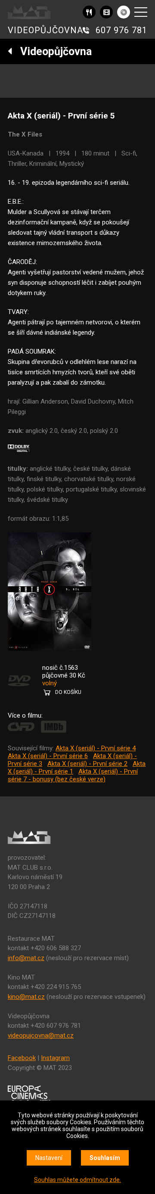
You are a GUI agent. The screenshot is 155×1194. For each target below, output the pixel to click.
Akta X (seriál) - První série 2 (87, 764)
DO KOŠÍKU (68, 692)
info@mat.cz (26, 958)
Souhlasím (105, 1157)
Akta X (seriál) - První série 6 (48, 756)
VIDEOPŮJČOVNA (45, 30)
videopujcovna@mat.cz (41, 1035)
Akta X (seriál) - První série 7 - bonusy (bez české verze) (73, 775)
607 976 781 (121, 30)
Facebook (22, 1058)
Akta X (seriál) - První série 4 (96, 748)
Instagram (55, 1058)
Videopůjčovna (52, 51)
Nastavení (48, 1157)
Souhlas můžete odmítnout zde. (77, 1179)
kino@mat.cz (26, 997)
